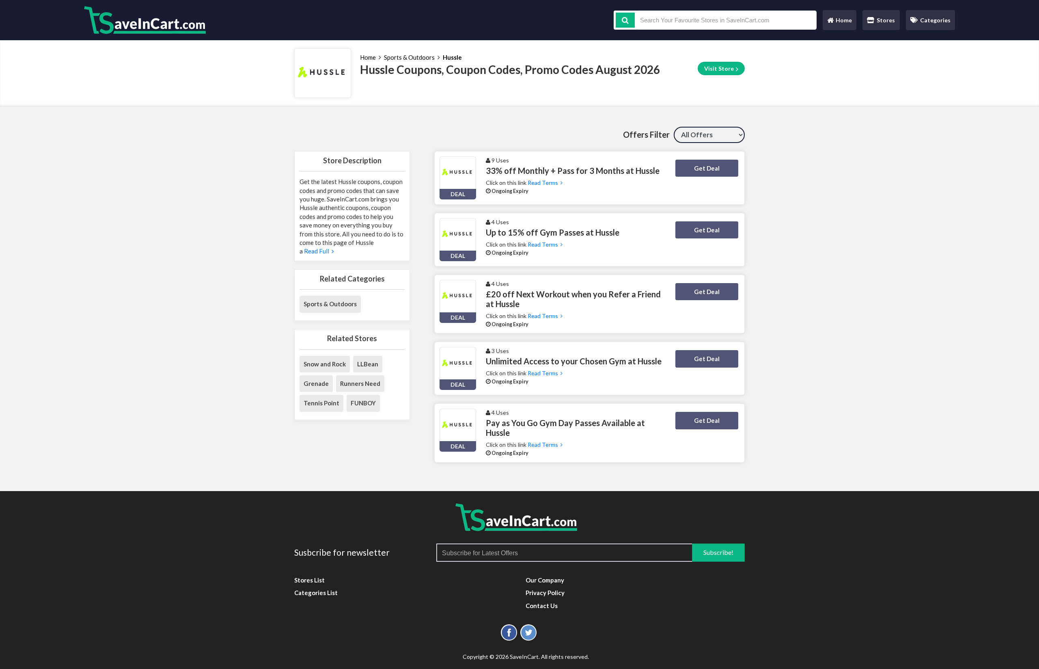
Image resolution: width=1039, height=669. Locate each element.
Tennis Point (321, 403)
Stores (886, 20)
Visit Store (719, 68)
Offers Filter (646, 134)
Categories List (316, 592)
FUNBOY (363, 403)
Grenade (316, 383)
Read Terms (544, 182)
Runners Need (360, 383)
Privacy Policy (545, 592)
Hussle (452, 57)
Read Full (317, 251)
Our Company (545, 580)
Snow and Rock (325, 364)
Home (839, 22)
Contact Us (542, 605)
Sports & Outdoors (409, 57)
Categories (935, 20)
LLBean (367, 364)
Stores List (309, 580)
